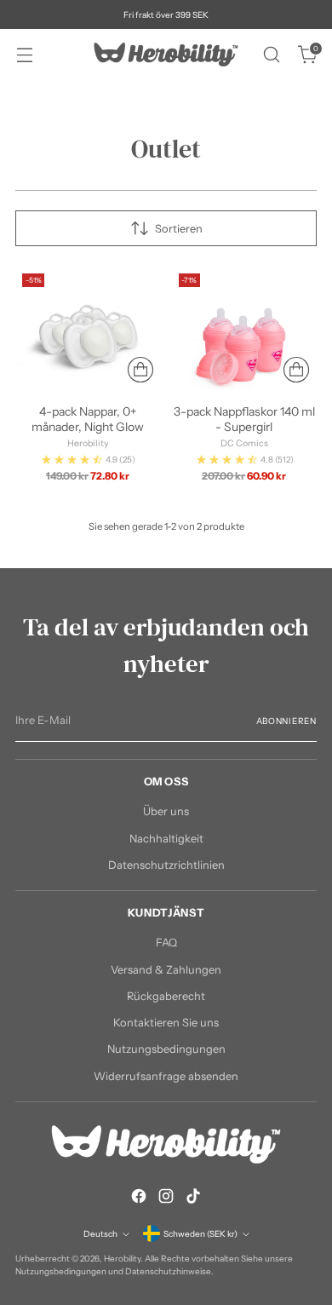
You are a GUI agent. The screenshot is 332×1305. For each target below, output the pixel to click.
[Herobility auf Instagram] (166, 1198)
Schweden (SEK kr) (200, 1233)
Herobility (122, 1258)
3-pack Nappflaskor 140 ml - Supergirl (244, 419)
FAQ (166, 942)
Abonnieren (287, 721)
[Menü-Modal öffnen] (24, 54)
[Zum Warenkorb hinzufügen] (140, 369)
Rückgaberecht (166, 996)
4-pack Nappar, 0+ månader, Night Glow (87, 419)
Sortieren (179, 228)
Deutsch (100, 1233)
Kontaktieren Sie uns (166, 1022)
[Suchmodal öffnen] (271, 54)
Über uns (166, 811)
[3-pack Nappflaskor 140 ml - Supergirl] (245, 328)
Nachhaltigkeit (166, 838)
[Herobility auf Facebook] (139, 1198)
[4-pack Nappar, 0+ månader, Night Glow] (88, 328)
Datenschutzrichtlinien (166, 865)
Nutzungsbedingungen (166, 1049)
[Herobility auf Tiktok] (193, 1198)
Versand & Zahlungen (166, 969)
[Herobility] (166, 54)
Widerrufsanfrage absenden (166, 1076)
